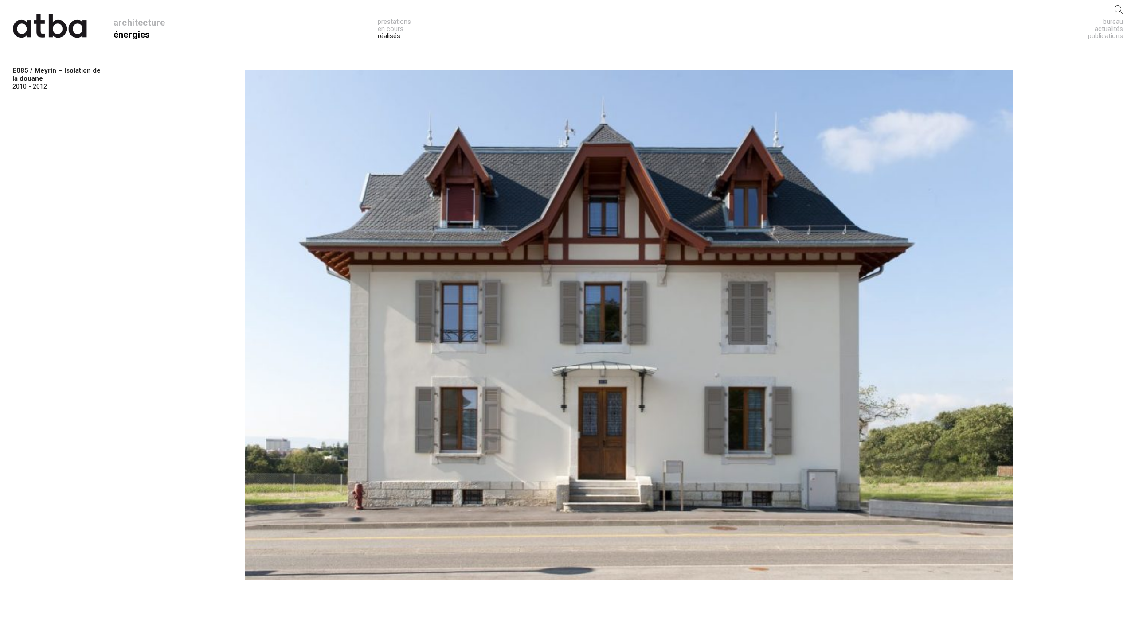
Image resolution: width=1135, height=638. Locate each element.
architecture (139, 22)
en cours (390, 29)
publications (1105, 36)
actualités (1109, 29)
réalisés (389, 36)
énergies (132, 34)
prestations (394, 22)
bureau (1113, 22)
